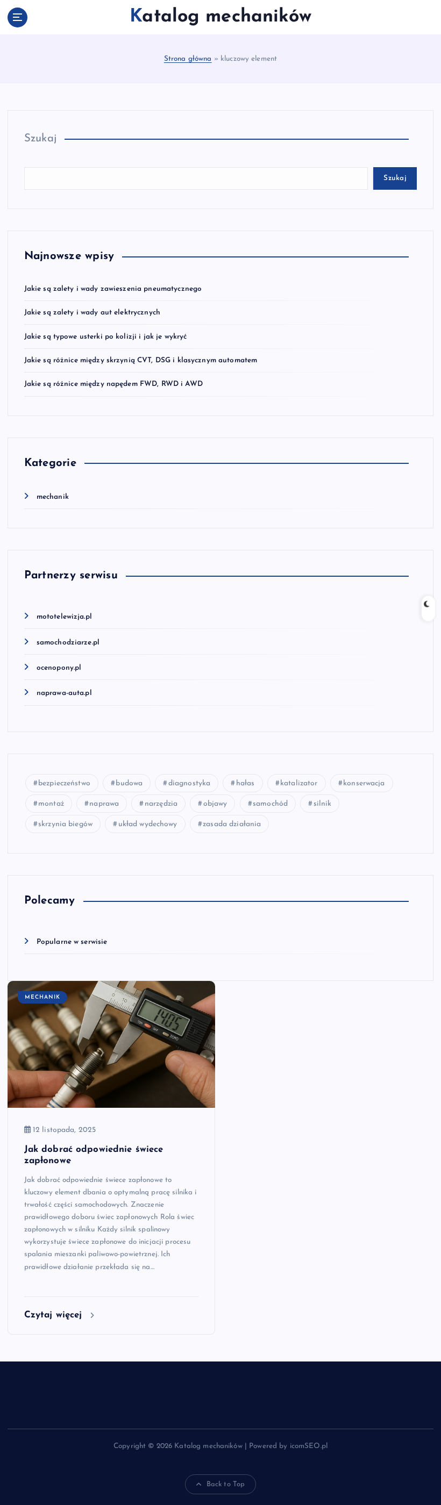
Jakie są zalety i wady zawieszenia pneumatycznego (113, 288)
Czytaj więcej (55, 1315)
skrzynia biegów (65, 824)
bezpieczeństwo (64, 783)
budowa (129, 783)
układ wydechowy (147, 824)
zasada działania (232, 824)
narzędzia (161, 804)
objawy (215, 804)
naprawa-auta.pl (64, 693)
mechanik (53, 496)
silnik (323, 804)
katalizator (299, 783)
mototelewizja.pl (64, 616)
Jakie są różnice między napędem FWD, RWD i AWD (113, 384)
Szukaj (40, 138)
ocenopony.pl (59, 667)
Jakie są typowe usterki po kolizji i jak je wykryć (105, 336)
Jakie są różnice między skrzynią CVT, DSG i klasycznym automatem (141, 360)
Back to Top (226, 1484)
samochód (270, 804)
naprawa (104, 804)
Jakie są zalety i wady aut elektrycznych (92, 312)
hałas (245, 783)
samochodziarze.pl (68, 642)
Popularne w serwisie (72, 941)
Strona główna (188, 58)
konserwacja (364, 783)
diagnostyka (189, 783)
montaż (51, 804)
